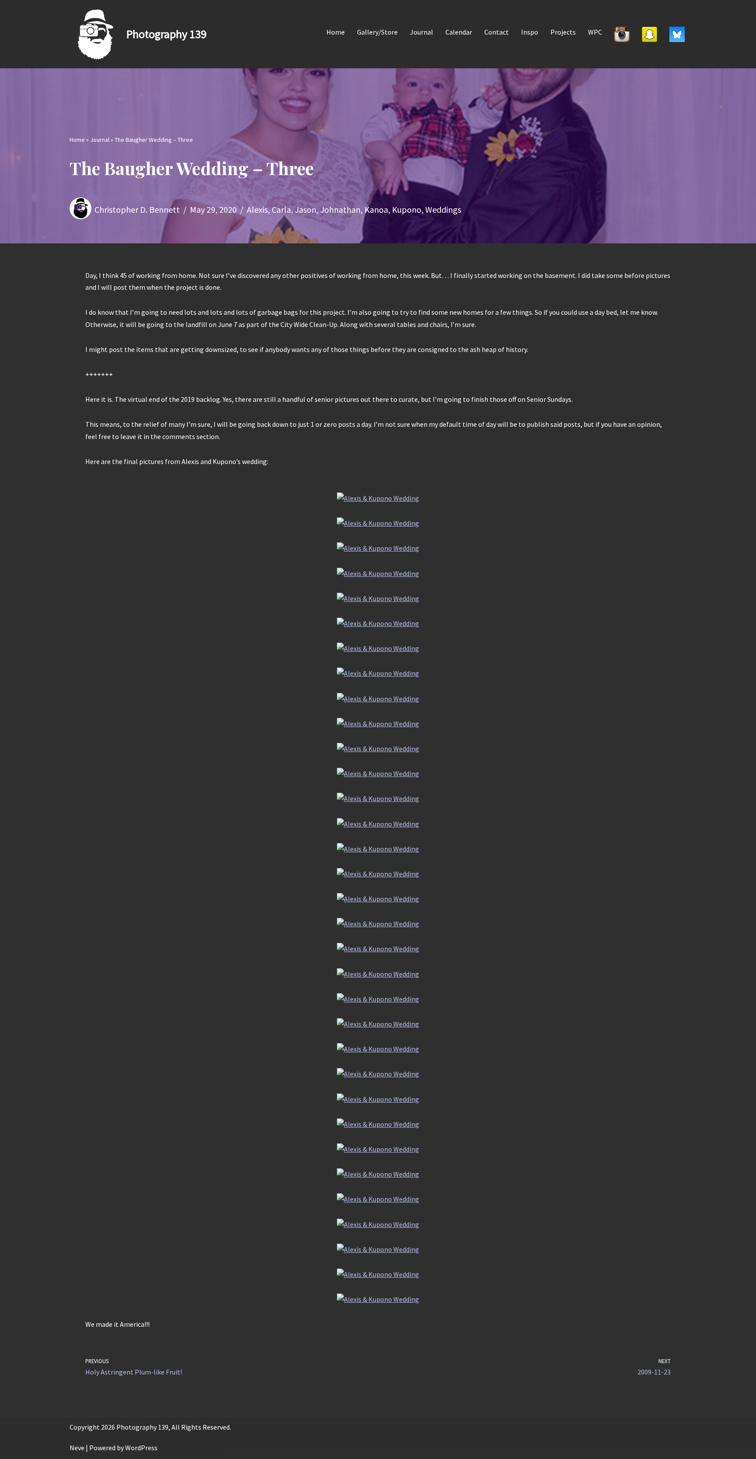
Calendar (458, 32)
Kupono (406, 209)
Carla (281, 209)
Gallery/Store (377, 32)
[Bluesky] (677, 34)
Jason (305, 209)
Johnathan (340, 209)
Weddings (443, 209)
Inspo (529, 32)
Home (335, 32)
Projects (563, 32)
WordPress (141, 1447)
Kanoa (376, 209)
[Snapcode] (649, 34)
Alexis (257, 209)
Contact (496, 32)
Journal (421, 32)
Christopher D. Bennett (137, 209)
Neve (77, 1447)
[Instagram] (622, 34)
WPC (595, 32)
